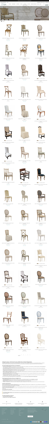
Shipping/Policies (4, 412)
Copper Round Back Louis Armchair (8, 305)
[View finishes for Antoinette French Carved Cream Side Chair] (41, 263)
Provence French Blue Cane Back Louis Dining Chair (41, 327)
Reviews (42, 2)
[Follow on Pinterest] (47, 2)
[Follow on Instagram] (46, 2)
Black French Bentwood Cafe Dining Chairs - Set (41, 58)
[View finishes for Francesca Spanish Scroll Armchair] (24, 284)
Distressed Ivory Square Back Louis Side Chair (41, 306)
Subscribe (30, 416)
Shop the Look (12, 410)
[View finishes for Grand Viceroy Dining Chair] (41, 140)
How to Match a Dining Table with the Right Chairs (31, 376)
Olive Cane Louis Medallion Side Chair (25, 305)
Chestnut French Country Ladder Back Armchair (24, 350)
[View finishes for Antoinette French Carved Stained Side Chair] (8, 284)
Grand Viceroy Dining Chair (40, 142)
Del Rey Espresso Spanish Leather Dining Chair (41, 80)
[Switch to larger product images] (1, 21)
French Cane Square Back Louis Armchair (41, 223)
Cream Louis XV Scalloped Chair (8, 203)
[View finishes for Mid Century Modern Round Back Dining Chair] (41, 119)
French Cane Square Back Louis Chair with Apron (24, 161)
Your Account (3, 410)
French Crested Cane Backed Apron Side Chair (8, 243)
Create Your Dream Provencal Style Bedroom (24, 0)
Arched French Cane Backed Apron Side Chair (24, 119)
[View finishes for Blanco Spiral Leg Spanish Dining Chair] (8, 161)
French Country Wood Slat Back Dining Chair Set (24, 263)
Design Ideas (38, 2)
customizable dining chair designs (25, 390)
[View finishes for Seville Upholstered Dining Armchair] (8, 140)
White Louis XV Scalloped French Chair (24, 99)
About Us (20, 410)
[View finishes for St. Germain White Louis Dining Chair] (41, 347)
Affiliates (20, 415)
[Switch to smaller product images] (2, 21)
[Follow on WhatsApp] (7, 419)
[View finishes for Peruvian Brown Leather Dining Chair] (24, 182)
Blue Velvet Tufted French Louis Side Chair (24, 325)
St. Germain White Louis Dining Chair (41, 349)
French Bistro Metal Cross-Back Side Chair (8, 38)
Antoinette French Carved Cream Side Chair (41, 265)
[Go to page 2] (30, 355)
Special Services (12, 412)
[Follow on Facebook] (45, 2)
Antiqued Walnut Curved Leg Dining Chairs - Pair (8, 325)
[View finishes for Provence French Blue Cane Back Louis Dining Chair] (41, 325)
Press (44, 2)
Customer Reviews (21, 412)
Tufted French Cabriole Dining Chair (41, 99)
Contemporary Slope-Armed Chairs (7, 374)
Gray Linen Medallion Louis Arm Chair (41, 203)
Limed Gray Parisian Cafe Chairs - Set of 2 (24, 243)
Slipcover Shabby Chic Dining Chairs (8, 371)
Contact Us (3, 411)
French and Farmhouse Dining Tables (8, 396)
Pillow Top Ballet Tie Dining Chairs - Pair (41, 161)
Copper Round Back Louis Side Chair (40, 284)
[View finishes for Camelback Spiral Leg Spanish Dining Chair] (8, 78)
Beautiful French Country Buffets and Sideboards (9, 397)
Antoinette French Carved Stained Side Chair (8, 287)
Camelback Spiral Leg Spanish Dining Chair (8, 80)
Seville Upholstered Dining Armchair (8, 142)
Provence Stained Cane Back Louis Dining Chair (8, 350)
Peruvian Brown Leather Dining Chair (24, 184)
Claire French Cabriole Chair (8, 118)
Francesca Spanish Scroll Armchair (24, 286)
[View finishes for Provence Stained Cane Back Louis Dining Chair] (8, 347)
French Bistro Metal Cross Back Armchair (24, 58)
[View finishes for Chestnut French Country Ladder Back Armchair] (24, 347)
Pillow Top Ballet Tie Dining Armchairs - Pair (8, 182)
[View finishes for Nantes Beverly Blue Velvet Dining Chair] (41, 182)
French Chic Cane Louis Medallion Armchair (24, 223)
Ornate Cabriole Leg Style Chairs (7, 368)
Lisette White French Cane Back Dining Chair (41, 243)
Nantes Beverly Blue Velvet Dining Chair (40, 184)
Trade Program (12, 411)
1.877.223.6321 (4, 2)
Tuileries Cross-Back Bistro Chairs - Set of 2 (8, 100)
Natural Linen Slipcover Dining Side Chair (24, 140)
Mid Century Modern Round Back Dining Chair (41, 121)
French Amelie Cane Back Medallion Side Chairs (24, 204)
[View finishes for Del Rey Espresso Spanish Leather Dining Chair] (41, 78)
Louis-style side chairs (5, 385)
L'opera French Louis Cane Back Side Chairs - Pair (24, 38)
